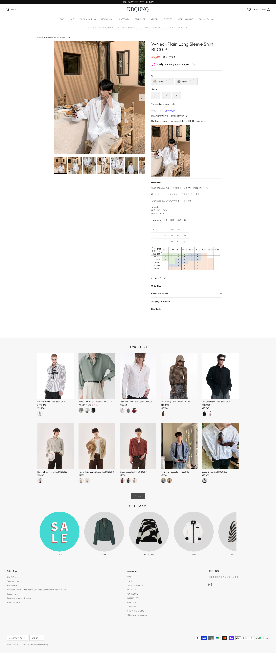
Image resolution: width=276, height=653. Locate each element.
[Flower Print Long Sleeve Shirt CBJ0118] (96, 446)
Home (39, 37)
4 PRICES (154, 19)
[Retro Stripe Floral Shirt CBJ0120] (55, 446)
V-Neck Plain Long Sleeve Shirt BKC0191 (57, 37)
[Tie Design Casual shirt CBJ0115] (179, 446)
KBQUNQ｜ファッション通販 (23, 645)
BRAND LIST (140, 19)
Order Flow (156, 286)
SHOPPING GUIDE (185, 19)
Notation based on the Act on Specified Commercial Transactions (36, 589)
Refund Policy (13, 585)
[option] (99, 97)
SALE (71, 19)
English (35, 637)
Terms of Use (13, 581)
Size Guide (156, 309)
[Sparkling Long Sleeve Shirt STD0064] (138, 376)
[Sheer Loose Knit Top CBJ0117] (138, 446)
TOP (62, 19)
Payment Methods (159, 293)
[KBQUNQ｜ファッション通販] (138, 9)
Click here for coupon (207, 19)
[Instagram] (210, 584)
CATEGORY (124, 19)
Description (156, 182)
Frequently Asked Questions (19, 598)
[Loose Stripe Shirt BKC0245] (220, 446)
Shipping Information (160, 301)
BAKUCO (170, 111)
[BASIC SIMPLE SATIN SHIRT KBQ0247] (96, 376)
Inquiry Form (13, 594)
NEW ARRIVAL (107, 19)
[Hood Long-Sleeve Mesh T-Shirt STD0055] (179, 376)
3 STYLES (168, 19)
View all (138, 496)
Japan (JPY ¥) (15, 637)
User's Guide (12, 577)
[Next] (142, 97)
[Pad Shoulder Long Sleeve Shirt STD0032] (220, 376)
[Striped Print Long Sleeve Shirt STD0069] (55, 376)
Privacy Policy (13, 602)
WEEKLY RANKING (87, 19)
